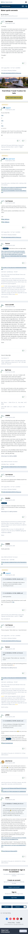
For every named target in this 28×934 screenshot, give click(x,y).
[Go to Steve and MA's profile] (2, 305)
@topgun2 (5, 248)
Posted (10, 23)
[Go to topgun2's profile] (2, 108)
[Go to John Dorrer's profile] (2, 761)
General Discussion (13, 16)
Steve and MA (9, 305)
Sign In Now (14, 897)
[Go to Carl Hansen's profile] (2, 22)
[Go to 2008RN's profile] (2, 416)
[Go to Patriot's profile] (2, 244)
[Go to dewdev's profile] (2, 499)
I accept (23, 931)
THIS (2, 115)
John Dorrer (20, 803)
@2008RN (4, 503)
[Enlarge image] (11, 73)
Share (7, 906)
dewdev (19, 579)
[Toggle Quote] (3, 579)
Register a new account (14, 887)
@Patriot (8, 738)
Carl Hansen (5, 14)
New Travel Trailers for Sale (14, 97)
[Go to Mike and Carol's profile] (2, 159)
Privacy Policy (11, 922)
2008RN (18, 593)
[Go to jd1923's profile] (2, 715)
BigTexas (8, 370)
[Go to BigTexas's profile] (2, 371)
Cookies (18, 922)
